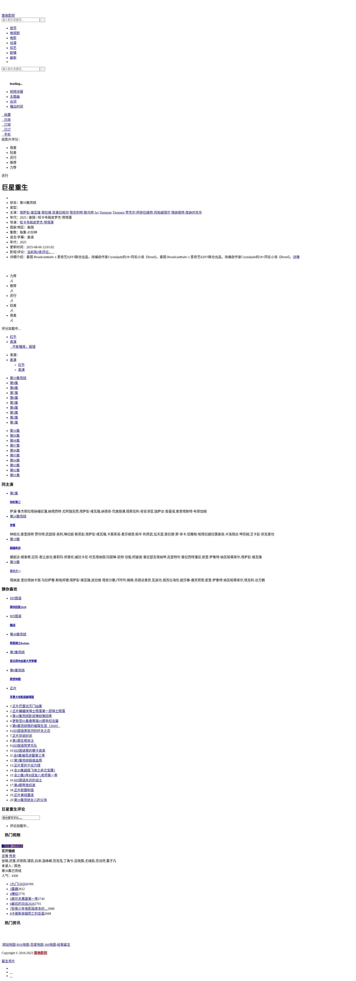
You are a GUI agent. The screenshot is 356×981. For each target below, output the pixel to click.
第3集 (14, 412)
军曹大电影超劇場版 (22, 697)
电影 (13, 38)
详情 (296, 257)
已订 (6, 129)
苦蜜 (12, 525)
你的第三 (15, 502)
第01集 (15, 475)
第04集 (15, 460)
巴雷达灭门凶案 (27, 706)
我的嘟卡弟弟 (29, 750)
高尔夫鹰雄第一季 (24, 899)
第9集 (14, 383)
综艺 (13, 48)
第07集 (15, 445)
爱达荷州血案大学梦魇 (23, 661)
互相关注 (23, 740)
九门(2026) (18, 884)
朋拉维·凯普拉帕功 (55, 212)
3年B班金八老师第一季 (35, 775)
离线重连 (24, 795)
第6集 (14, 398)
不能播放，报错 (22, 346)
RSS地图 (23, 944)
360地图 (50, 944)
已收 (6, 119)
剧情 (13, 53)
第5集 (14, 402)
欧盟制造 (24, 790)
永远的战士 (28, 780)
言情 (5, 856)
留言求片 (8, 961)
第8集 (14, 388)
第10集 (15, 430)
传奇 (12, 856)
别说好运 (22, 735)
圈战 (12, 625)
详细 (16, 91)
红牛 (13, 337)
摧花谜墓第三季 (29, 755)
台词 (13, 101)
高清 (13, 342)
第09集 (15, 435)
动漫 (13, 43)
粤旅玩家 (24, 785)
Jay (97, 212)
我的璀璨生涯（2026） (36, 726)
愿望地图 (15, 679)
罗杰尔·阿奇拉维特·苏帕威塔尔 (147, 212)
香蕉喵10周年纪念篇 (35, 721)
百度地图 (36, 944)
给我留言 (63, 944)
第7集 (14, 393)
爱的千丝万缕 (27, 765)
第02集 (15, 470)
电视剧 (15, 33)
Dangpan (106, 212)
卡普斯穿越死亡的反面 (27, 913)
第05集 (15, 455)
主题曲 (15, 96)
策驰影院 (8, 15)
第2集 (14, 417)
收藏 (6, 115)
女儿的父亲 (30, 800)
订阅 (6, 124)
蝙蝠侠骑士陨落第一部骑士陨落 (38, 711)
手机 (6, 134)
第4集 (14, 407)
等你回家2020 (18, 607)
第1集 (14, 422)
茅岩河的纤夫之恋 (31, 731)
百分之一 (15, 571)
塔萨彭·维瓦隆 (30, 212)
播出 (16, 106)
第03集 (15, 465)
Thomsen (118, 212)
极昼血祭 (28, 760)
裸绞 (14, 894)
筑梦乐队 (24, 745)
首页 (13, 28)
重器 (14, 889)
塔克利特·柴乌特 (82, 212)
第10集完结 (18, 378)
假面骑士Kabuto (19, 643)
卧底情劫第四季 (32, 716)
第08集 (15, 440)
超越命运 (15, 548)
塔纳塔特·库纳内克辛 (186, 212)
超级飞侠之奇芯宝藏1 (34, 770)
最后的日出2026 (22, 903)
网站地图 (9, 944)
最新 (13, 57)
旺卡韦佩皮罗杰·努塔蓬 (37, 222)
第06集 (15, 450)
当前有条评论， (40, 252)
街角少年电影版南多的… (29, 908)
